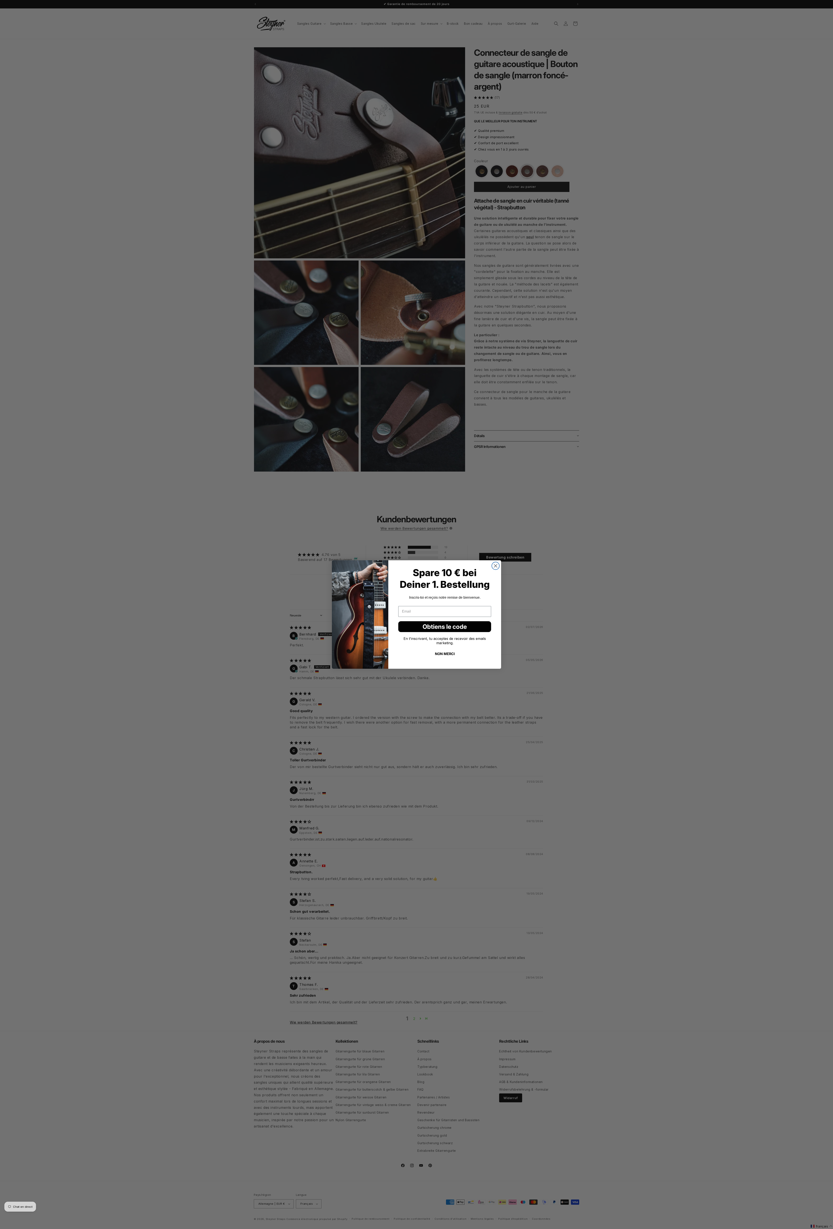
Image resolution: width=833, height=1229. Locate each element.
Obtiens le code (445, 626)
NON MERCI (445, 654)
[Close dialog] (495, 566)
